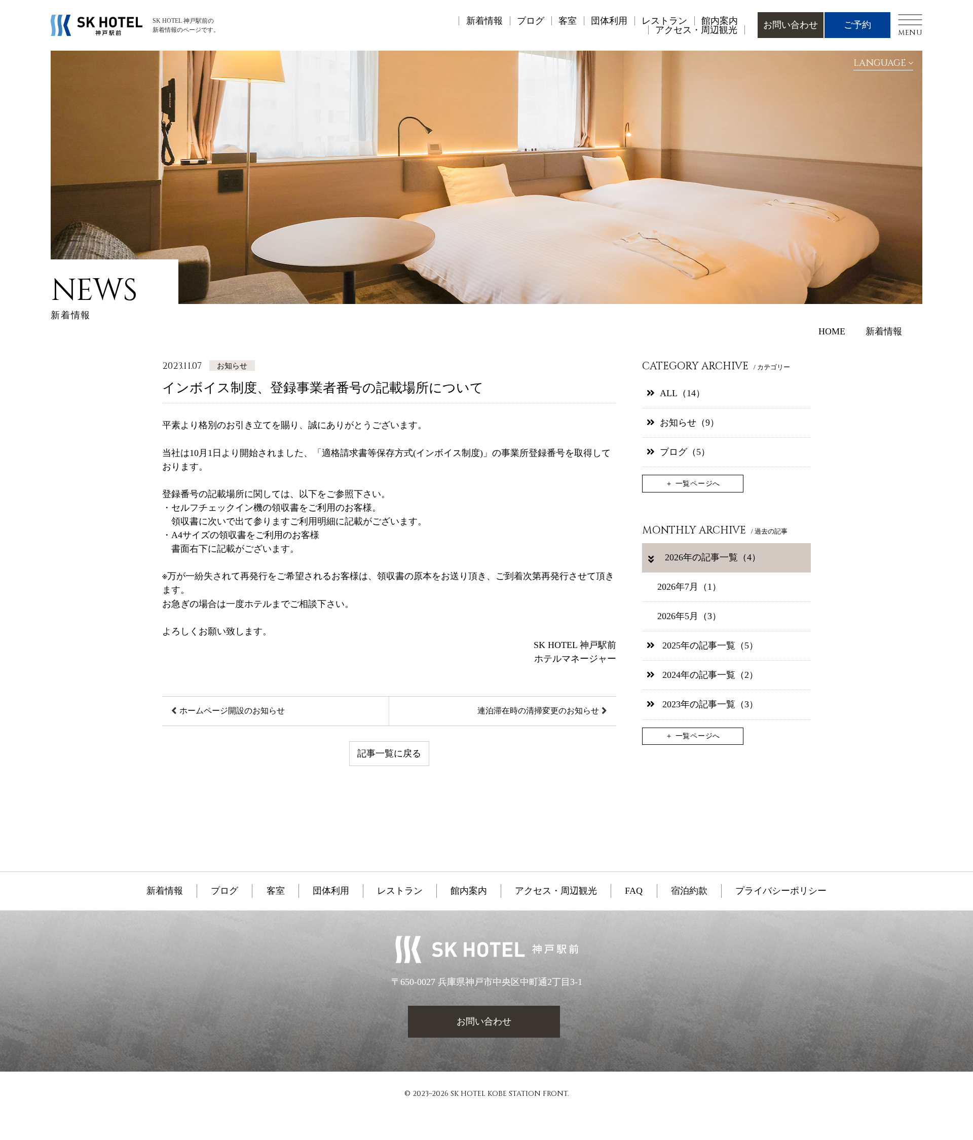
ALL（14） (682, 393)
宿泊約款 (689, 891)
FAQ (634, 891)
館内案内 (719, 20)
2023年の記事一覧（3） (709, 704)
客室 (567, 20)
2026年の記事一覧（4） (711, 557)
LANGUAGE (879, 63)
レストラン (664, 20)
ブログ (530, 20)
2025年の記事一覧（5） (709, 645)
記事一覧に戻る (389, 753)
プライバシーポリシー (781, 891)
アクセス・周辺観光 (696, 29)
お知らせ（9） (689, 422)
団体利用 (609, 20)
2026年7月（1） (689, 587)
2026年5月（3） (689, 616)
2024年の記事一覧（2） (709, 675)
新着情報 (484, 20)
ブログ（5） (685, 452)
